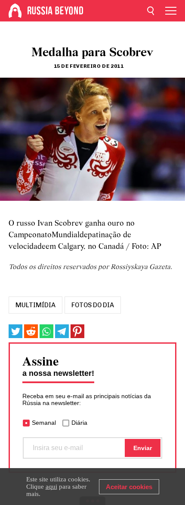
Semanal (44, 422)
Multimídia (35, 305)
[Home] (15, 10)
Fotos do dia (92, 305)
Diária (79, 422)
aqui (51, 486)
